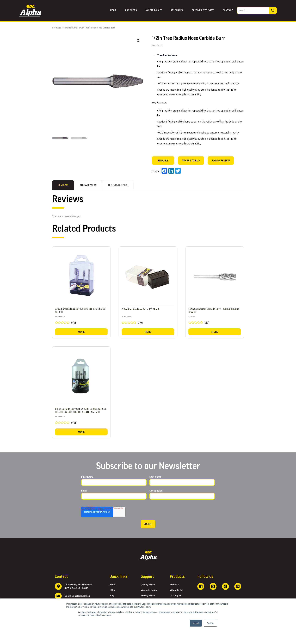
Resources (177, 10)
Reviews (63, 185)
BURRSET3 (65, 421)
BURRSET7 (65, 321)
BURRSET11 (132, 321)
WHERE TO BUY (191, 160)
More (81, 331)
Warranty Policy (149, 590)
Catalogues (175, 595)
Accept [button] (196, 623)
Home (113, 10)
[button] (138, 41)
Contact (228, 10)
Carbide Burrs (70, 28)
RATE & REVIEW (221, 160)
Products (131, 10)
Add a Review (88, 185)
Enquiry (163, 160)
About (112, 584)
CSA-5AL (198, 321)
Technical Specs (118, 185)
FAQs (112, 590)
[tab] (63, 185)
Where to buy (154, 10)
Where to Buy (176, 590)
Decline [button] (210, 623)
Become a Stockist (203, 10)
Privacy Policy (148, 595)
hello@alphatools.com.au (77, 596)
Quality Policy (148, 584)
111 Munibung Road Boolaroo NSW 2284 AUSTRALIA (78, 586)
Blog (111, 595)
